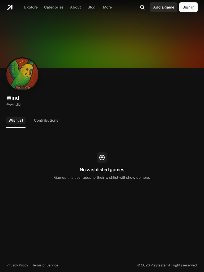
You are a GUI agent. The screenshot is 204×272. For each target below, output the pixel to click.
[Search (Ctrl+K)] (142, 7)
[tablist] (102, 120)
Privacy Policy (17, 265)
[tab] (16, 120)
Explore (31, 7)
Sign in (188, 7)
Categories (54, 7)
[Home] (9, 7)
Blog (91, 7)
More (107, 7)
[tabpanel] (102, 166)
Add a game (163, 7)
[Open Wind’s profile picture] (22, 74)
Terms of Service (45, 265)
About (75, 7)
